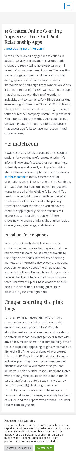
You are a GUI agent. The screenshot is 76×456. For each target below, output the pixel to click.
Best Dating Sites (17, 49)
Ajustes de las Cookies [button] (19, 447)
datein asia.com (14, 177)
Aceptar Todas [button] (44, 447)
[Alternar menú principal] (68, 6)
